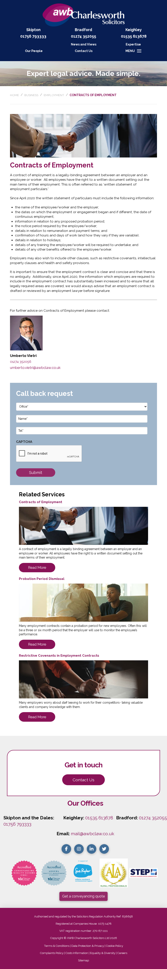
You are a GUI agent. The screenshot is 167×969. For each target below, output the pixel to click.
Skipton (33, 29)
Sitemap (83, 960)
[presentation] (49, 453)
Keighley (133, 29)
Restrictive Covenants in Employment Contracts (59, 656)
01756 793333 (33, 36)
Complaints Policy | (52, 953)
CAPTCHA (24, 442)
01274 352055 (83, 36)
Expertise (133, 44)
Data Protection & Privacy (87, 945)
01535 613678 (99, 817)
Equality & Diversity (102, 953)
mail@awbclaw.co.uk (92, 833)
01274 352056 (20, 362)
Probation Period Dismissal (41, 579)
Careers (122, 953)
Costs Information (76, 953)
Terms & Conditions (56, 945)
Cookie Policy (114, 945)
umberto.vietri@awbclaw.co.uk (35, 367)
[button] (83, 50)
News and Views (83, 44)
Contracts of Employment (40, 502)
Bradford (83, 29)
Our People (34, 51)
